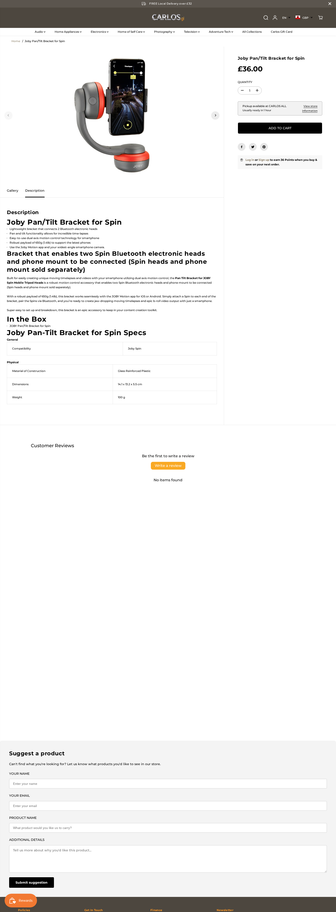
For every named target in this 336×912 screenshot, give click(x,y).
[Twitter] (253, 147)
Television (191, 31)
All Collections (252, 31)
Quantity (245, 82)
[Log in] (275, 17)
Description (35, 190)
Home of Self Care (130, 31)
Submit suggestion (32, 882)
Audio (39, 31)
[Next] (215, 115)
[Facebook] (241, 147)
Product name (23, 818)
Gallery (12, 190)
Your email (19, 796)
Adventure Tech (220, 31)
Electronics (99, 31)
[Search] (266, 17)
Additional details (27, 840)
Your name (19, 774)
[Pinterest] (264, 147)
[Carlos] (168, 18)
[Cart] (320, 17)
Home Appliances (67, 31)
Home (15, 41)
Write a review (168, 465)
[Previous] (8, 115)
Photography (163, 31)
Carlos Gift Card (281, 31)
